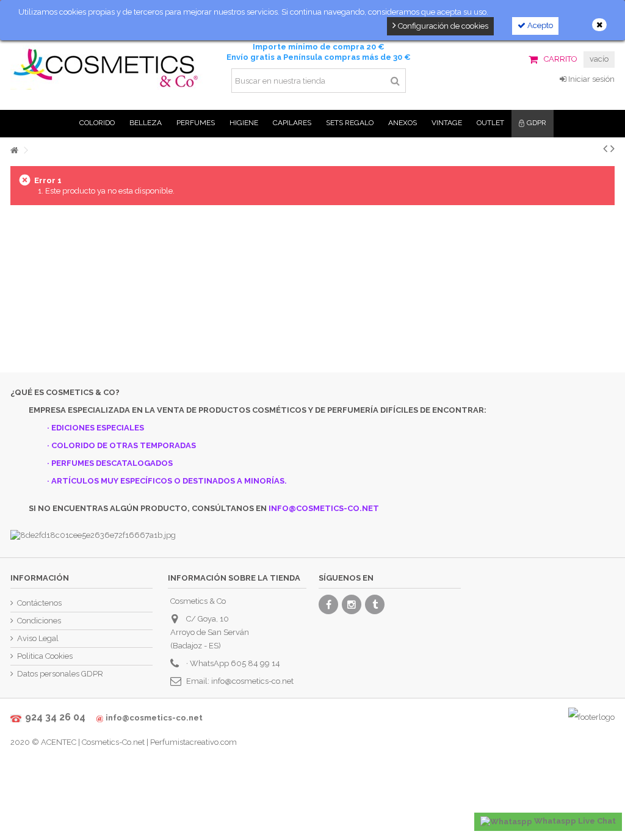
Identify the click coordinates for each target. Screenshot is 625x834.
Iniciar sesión (590, 79)
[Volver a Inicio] (14, 150)
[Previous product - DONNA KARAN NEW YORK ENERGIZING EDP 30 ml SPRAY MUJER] (605, 148)
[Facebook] (328, 604)
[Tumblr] (375, 604)
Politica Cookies (45, 656)
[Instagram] (351, 604)
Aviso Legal (38, 638)
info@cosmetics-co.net (252, 681)
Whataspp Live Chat (574, 820)
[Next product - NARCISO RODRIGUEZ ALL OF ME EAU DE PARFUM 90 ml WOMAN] (612, 148)
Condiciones (39, 620)
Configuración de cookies (442, 26)
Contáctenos (39, 602)
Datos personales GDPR (60, 673)
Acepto (539, 25)
